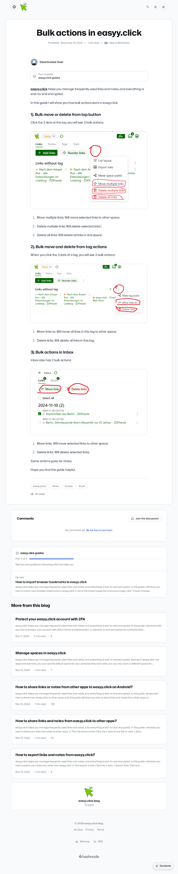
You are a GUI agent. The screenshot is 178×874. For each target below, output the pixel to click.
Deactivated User (51, 62)
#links (55, 486)
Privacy (89, 830)
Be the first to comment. (99, 530)
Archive (78, 830)
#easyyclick (39, 486)
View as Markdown (119, 43)
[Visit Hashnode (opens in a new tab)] (89, 856)
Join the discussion (147, 519)
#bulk (82, 486)
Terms (100, 830)
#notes (69, 486)
